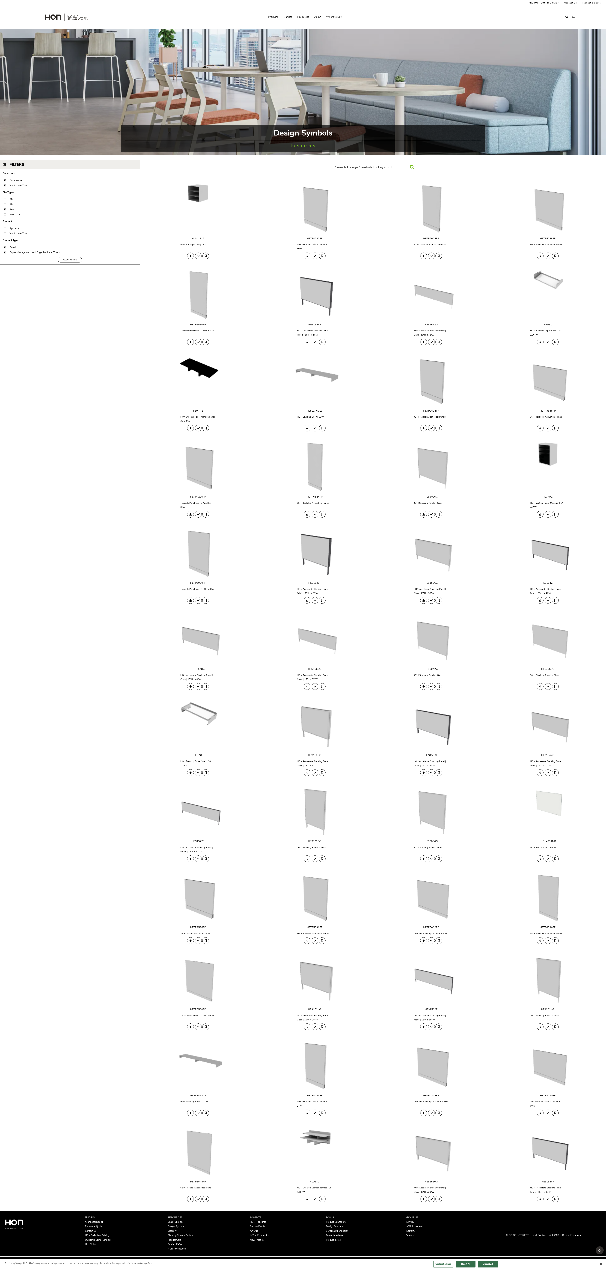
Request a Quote (591, 3)
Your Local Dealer (94, 1221)
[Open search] (566, 17)
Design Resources (335, 1226)
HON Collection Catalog (97, 1235)
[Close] (600, 1264)
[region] (303, 1264)
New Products (257, 1239)
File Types (70, 192)
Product (70, 221)
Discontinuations (334, 1235)
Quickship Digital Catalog (97, 1239)
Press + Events (257, 1226)
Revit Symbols (539, 1235)
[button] (573, 16)
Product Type (70, 240)
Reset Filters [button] (70, 259)
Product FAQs (175, 1244)
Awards (254, 1230)
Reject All (465, 1264)
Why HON (411, 1221)
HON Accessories (177, 1248)
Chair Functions (176, 1221)
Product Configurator (336, 1221)
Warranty (410, 1230)
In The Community (259, 1235)
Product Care (174, 1239)
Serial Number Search (337, 1230)
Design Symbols (176, 1226)
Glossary (172, 1230)
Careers (410, 1235)
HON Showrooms (415, 1226)
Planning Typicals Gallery (180, 1235)
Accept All (488, 1264)
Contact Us (570, 3)
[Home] (66, 18)
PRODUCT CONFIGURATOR (544, 3)
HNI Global (90, 1244)
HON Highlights (258, 1221)
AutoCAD (554, 1235)
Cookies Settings (443, 1264)
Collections (70, 173)
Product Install (333, 1239)
